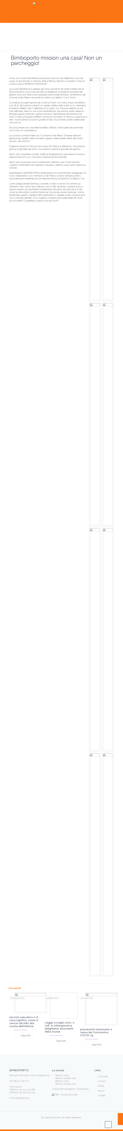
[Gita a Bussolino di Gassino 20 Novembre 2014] (120, 1119)
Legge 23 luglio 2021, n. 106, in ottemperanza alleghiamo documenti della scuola (60, 1027)
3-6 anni (102, 1081)
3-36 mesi (103, 1076)
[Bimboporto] (51, 11)
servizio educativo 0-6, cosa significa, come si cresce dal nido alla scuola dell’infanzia (24, 1022)
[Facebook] (57, 1124)
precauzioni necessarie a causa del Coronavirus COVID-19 (96, 1032)
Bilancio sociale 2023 (66, 1084)
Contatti (101, 1095)
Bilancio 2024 (62, 1075)
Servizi (101, 1091)
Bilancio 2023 (62, 1081)
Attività (101, 1086)
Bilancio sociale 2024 (66, 1078)
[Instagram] (66, 1124)
